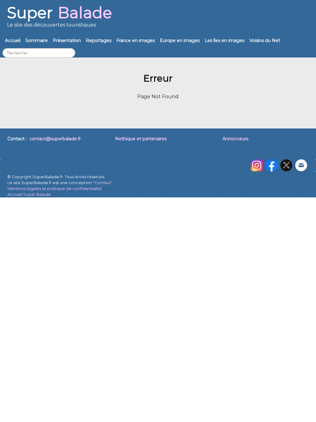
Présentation (67, 40)
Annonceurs (235, 138)
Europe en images (180, 40)
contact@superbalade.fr (55, 138)
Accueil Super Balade (29, 194)
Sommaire (36, 40)
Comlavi (102, 182)
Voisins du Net (264, 40)
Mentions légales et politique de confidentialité (54, 188)
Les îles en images (224, 40)
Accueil (12, 40)
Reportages (98, 40)
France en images (135, 40)
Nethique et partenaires (141, 138)
